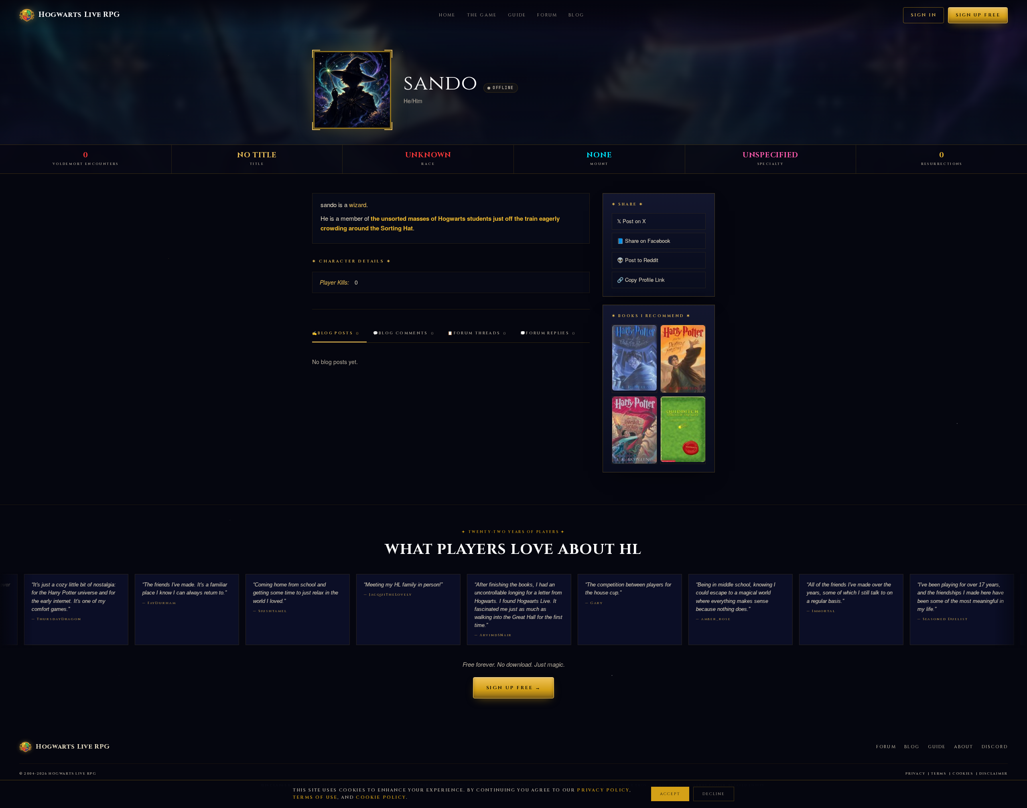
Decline (713, 794)
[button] (352, 90)
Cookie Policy (381, 797)
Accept (670, 794)
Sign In (923, 15)
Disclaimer (993, 773)
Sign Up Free (978, 15)
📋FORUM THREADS (477, 333)
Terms (938, 773)
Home (447, 15)
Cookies (962, 773)
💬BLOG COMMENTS (403, 333)
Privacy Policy (603, 790)
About (964, 747)
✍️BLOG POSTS (335, 333)
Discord (995, 747)
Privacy (915, 773)
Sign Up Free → (513, 687)
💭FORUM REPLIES (548, 333)
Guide (517, 15)
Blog (576, 15)
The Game (482, 15)
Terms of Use (315, 797)
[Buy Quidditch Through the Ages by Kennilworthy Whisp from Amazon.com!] (683, 429)
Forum (547, 15)
